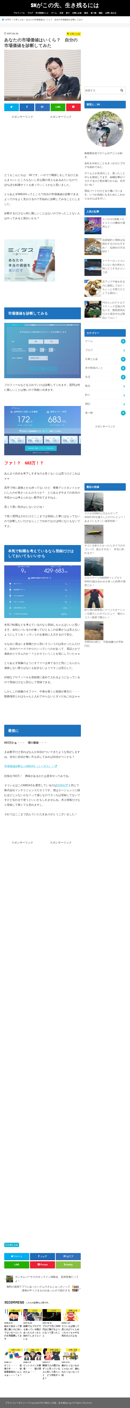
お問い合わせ (110, 13)
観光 (86, 13)
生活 (61, 13)
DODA (61, 785)
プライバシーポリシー (16, 1403)
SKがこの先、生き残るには (65, 5)
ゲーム (54, 13)
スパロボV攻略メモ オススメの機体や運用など (114, 223)
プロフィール (19, 13)
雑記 (101, 13)
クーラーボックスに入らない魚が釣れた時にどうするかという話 (113, 266)
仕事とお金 (77, 13)
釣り (68, 13)
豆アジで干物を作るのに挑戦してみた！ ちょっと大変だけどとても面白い (114, 287)
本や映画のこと (42, 13)
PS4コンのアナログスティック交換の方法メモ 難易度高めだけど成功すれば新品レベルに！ (113, 310)
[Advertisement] (32, 142)
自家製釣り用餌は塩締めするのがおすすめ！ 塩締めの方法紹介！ (113, 246)
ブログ (30, 13)
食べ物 (93, 13)
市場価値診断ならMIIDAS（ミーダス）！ (29, 766)
